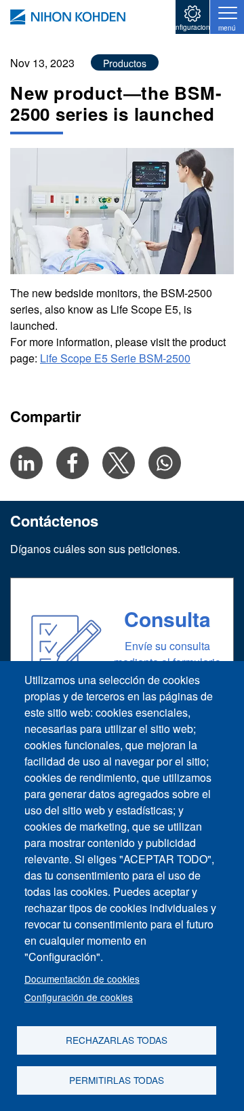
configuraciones (193, 27)
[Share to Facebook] (72, 463)
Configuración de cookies (78, 997)
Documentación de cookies (82, 978)
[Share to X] (118, 463)
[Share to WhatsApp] (164, 463)
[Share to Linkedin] (26, 463)
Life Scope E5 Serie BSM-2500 (115, 358)
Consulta (167, 618)
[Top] (67, 17)
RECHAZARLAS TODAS (116, 1040)
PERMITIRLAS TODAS (116, 1080)
